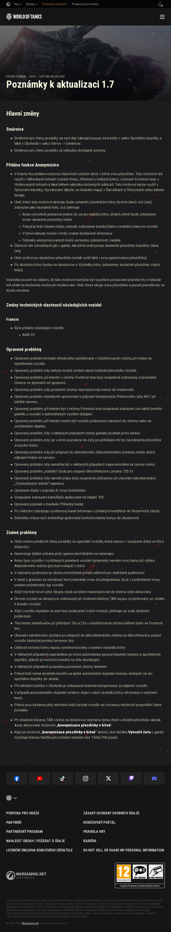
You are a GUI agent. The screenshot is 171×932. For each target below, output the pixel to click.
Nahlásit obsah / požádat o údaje (35, 841)
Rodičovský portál (99, 823)
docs (33, 76)
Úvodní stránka (16, 76)
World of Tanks (24, 17)
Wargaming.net (30, 923)
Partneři (13, 823)
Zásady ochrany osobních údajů (111, 813)
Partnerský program (24, 832)
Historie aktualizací (52, 76)
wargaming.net (26, 876)
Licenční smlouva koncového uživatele (39, 850)
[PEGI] (140, 875)
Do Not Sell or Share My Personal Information (123, 850)
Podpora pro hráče (22, 813)
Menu (162, 17)
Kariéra (89, 841)
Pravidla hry (94, 832)
